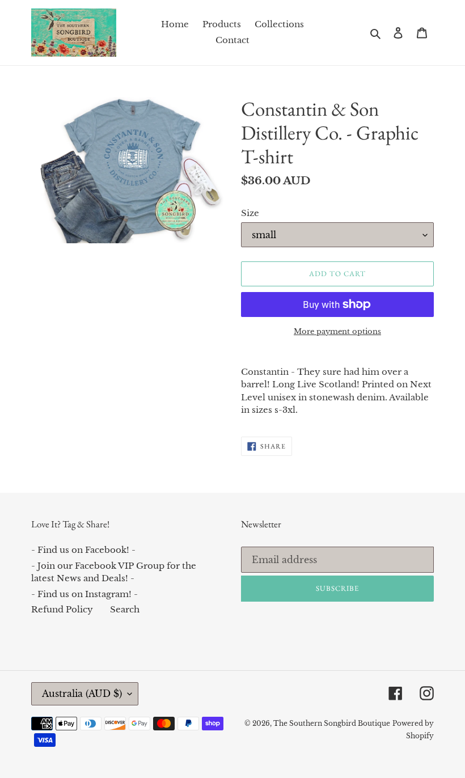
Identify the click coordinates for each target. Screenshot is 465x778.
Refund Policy (62, 609)
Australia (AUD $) (82, 693)
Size (250, 213)
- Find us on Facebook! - (83, 549)
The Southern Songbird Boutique (331, 723)
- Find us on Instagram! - (84, 594)
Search (125, 609)
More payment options (337, 331)
